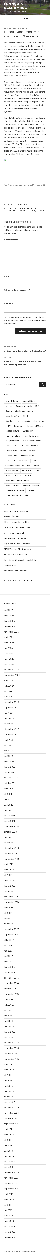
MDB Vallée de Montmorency (17, 549)
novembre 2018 (11, 897)
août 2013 (8, 1194)
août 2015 (8, 1064)
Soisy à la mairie (17, 204)
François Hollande (13, 436)
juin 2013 (8, 1205)
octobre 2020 (10, 832)
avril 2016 (8, 1021)
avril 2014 (8, 1151)
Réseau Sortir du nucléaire (15, 554)
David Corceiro (12, 421)
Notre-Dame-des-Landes (17, 460)
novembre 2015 (11, 1048)
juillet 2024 (9, 686)
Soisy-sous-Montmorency (17, 480)
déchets (26, 421)
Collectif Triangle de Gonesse (17, 527)
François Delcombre (15, 6)
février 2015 (9, 1097)
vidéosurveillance (13, 495)
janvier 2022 (9, 772)
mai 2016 (8, 1015)
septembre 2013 (11, 1189)
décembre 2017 (11, 929)
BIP (37, 406)
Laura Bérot (10, 446)
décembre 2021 (11, 778)
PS (38, 470)
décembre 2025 (11, 626)
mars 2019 (9, 880)
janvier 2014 (9, 1167)
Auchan (8, 406)
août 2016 (8, 999)
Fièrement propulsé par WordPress (19, 1251)
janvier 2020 (9, 843)
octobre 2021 (10, 783)
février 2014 (9, 1161)
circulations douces (20, 208)
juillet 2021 (9, 788)
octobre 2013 (10, 1183)
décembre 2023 (11, 702)
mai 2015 (8, 1080)
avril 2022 (8, 756)
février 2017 (9, 967)
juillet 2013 (9, 1199)
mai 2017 (8, 951)
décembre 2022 (11, 729)
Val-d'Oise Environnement (16, 571)
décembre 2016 (11, 978)
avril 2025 (8, 653)
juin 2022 (8, 745)
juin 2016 (8, 1010)
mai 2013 (8, 1210)
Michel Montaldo (27, 451)
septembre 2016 (12, 994)
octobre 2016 (10, 988)
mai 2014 (8, 1145)
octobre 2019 (10, 853)
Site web (8, 303)
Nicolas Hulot (11, 456)
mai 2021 (8, 799)
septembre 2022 (12, 734)
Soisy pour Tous (12, 485)
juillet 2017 (9, 940)
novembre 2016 (11, 983)
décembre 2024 (11, 669)
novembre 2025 (11, 632)
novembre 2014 (11, 1113)
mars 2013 (9, 1221)
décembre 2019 (11, 848)
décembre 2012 (11, 1237)
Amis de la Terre (12, 401)
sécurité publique (31, 485)
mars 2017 (9, 962)
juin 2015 (8, 1075)
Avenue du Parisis (24, 406)
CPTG (25, 416)
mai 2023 (8, 713)
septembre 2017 (11, 934)
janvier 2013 (9, 1232)
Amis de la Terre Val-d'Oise (16, 511)
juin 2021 (8, 794)
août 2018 (8, 907)
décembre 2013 (11, 1172)
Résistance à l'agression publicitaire (20, 560)
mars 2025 (9, 659)
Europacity (28, 431)
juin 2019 (8, 875)
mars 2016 (9, 1026)
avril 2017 (8, 956)
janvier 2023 (9, 724)
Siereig (40, 211)
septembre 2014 (12, 1124)
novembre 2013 (11, 1178)
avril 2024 (8, 697)
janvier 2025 (9, 664)
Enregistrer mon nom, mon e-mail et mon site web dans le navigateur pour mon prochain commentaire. (25, 320)
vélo (27, 495)
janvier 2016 (9, 1037)
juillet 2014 (9, 1134)
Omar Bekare (33, 465)
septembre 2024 (12, 675)
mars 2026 (9, 616)
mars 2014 (9, 1156)
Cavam (8, 411)
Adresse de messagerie (17, 290)
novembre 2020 (11, 826)
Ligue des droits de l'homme (17, 544)
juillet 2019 (9, 870)
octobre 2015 (10, 1053)
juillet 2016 (9, 1005)
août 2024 (9, 680)
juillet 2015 (9, 1070)
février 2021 (9, 815)
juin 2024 (8, 691)
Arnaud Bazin (29, 401)
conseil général (12, 416)
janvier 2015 (9, 1102)
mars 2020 (9, 837)
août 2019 (8, 864)
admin (25, 28)
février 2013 (9, 1226)
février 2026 (9, 621)
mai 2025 (8, 648)
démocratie (38, 421)
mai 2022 (8, 751)
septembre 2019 (12, 859)
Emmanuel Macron (35, 426)
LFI (21, 446)
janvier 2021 (9, 821)
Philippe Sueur (11, 470)
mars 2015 (9, 1091)
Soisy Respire (10, 565)
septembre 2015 (12, 1059)
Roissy (8, 475)
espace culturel (12, 431)
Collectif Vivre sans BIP (14, 533)
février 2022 (9, 767)
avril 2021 (8, 805)
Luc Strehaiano (26, 211)
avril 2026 (8, 610)
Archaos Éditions (11, 516)
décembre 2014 (11, 1107)
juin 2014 (8, 1140)
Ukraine (31, 490)
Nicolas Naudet (28, 456)
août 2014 (8, 1129)
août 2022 (8, 740)
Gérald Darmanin (32, 436)
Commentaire (11, 240)
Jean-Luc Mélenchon (31, 441)
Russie (18, 475)
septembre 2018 (12, 902)
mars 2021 (9, 810)
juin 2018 (8, 913)
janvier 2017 (9, 972)
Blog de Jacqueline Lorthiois (16, 522)
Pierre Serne (27, 470)
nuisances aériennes (14, 465)
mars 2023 (9, 718)
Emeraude (19, 426)
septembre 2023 (12, 707)
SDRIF (28, 475)
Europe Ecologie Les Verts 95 (18, 538)
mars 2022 (9, 761)
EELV (8, 426)
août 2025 (9, 637)
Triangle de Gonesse (14, 490)
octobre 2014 (10, 1118)
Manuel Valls (11, 451)
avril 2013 (8, 1216)
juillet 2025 (9, 642)
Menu (26, 18)
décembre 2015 (11, 1043)
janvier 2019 (9, 891)
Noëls (35, 460)
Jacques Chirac (12, 441)
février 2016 (9, 1032)
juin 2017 (8, 945)
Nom (7, 276)
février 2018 (9, 924)
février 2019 (9, 886)
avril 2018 (8, 918)
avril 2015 (8, 1086)
